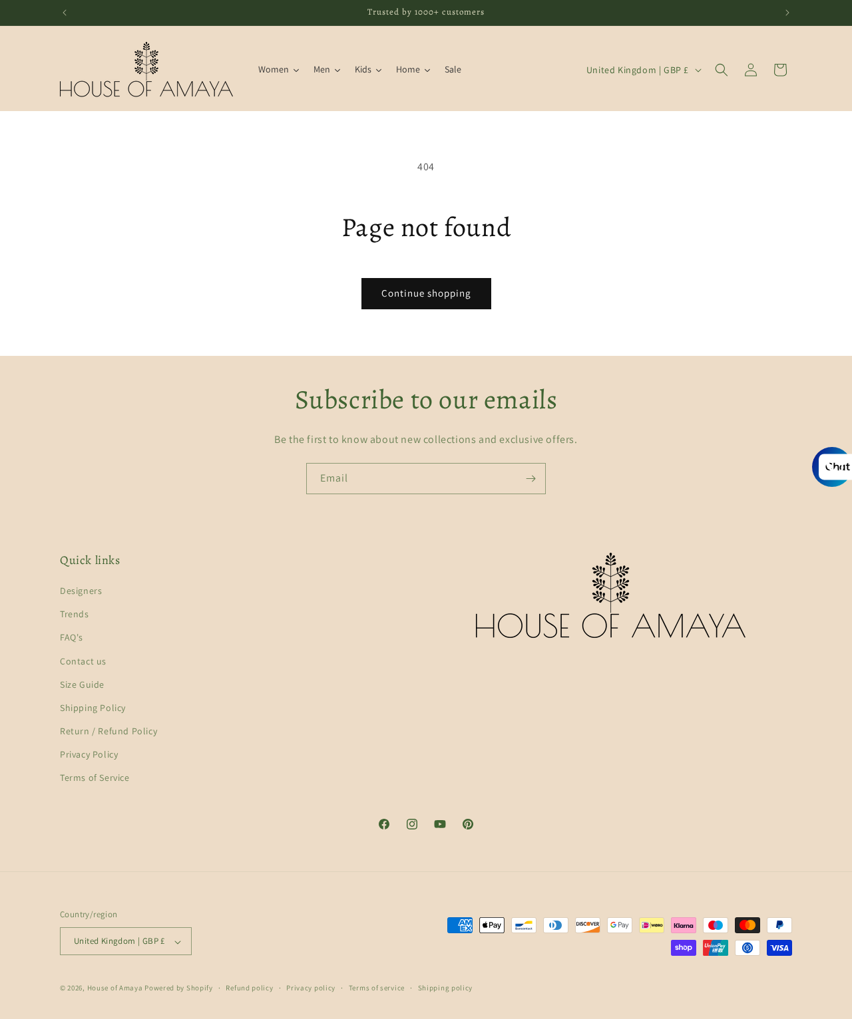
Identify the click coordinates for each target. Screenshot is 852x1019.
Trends (74, 615)
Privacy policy (310, 987)
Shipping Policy (93, 708)
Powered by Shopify (178, 988)
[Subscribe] (530, 478)
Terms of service (377, 987)
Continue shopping (426, 293)
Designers (81, 591)
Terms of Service (95, 778)
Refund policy (249, 987)
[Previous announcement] (64, 12)
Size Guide (82, 684)
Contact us (83, 661)
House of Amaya (115, 988)
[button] (721, 69)
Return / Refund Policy (108, 732)
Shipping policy (445, 987)
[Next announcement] (787, 12)
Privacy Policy (89, 755)
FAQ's (71, 638)
